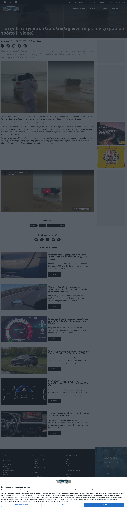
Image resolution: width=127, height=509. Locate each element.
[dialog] (63, 493)
